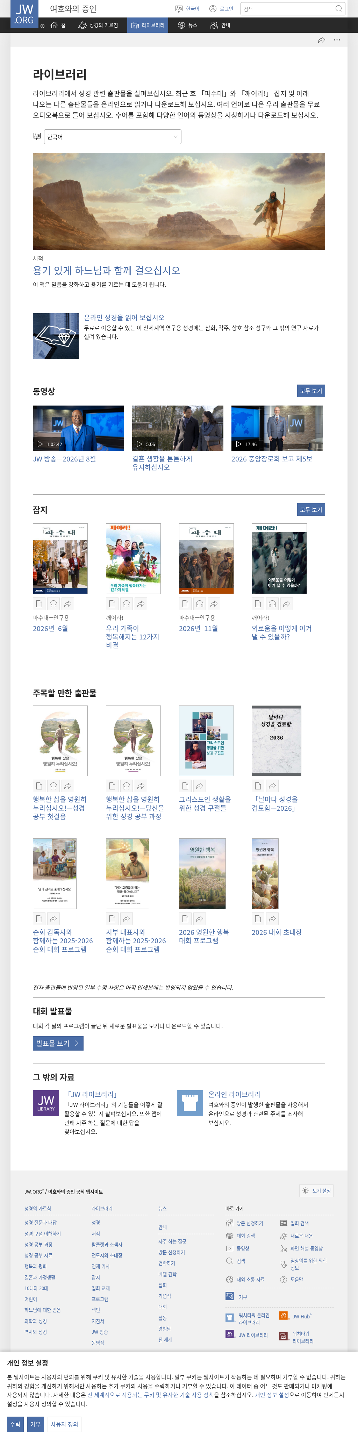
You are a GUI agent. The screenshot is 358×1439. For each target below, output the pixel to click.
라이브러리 (102, 1208)
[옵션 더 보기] (337, 40)
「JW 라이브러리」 (92, 1094)
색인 (96, 1309)
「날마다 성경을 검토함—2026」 (275, 803)
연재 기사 (101, 1266)
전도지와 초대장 (107, 1255)
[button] (98, 25)
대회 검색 (240, 1236)
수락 (15, 1424)
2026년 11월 (198, 628)
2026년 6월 (50, 628)
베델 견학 (167, 1274)
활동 (162, 1318)
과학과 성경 (35, 1321)
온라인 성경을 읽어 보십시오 (124, 317)
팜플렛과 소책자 (107, 1244)
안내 (162, 1227)
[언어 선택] (37, 137)
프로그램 (100, 1299)
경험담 (164, 1328)
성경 (96, 1222)
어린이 (30, 1299)
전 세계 (165, 1339)
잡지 (96, 1277)
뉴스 (162, 1208)
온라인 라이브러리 (234, 1094)
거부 (35, 1424)
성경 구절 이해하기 (42, 1233)
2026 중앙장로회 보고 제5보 (272, 459)
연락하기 (166, 1263)
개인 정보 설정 (272, 1394)
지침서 (98, 1321)
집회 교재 (101, 1288)
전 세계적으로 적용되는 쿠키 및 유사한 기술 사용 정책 (150, 1394)
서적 (96, 1233)
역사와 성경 (35, 1332)
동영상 (98, 1342)
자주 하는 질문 (172, 1241)
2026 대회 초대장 (277, 932)
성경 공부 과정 (38, 1244)
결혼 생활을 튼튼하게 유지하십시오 (162, 463)
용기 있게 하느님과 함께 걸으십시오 (106, 270)
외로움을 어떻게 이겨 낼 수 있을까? (282, 632)
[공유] (321, 40)
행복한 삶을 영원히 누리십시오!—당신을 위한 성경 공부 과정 (135, 807)
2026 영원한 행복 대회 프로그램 (204, 936)
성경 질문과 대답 (40, 1222)
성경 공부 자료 (38, 1255)
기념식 (164, 1296)
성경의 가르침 (37, 1208)
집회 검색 (294, 1223)
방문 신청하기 (171, 1252)
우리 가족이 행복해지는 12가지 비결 (132, 636)
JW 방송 (100, 1332)
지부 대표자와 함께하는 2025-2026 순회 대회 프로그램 (136, 940)
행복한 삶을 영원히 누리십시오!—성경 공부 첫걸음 (60, 807)
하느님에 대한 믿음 (42, 1309)
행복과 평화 (35, 1266)
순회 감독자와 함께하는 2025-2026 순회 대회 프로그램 (63, 940)
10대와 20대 (36, 1288)
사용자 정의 (64, 1424)
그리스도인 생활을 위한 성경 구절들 (205, 803)
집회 (162, 1285)
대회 (162, 1306)
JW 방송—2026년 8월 (64, 459)
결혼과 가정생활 (39, 1277)
